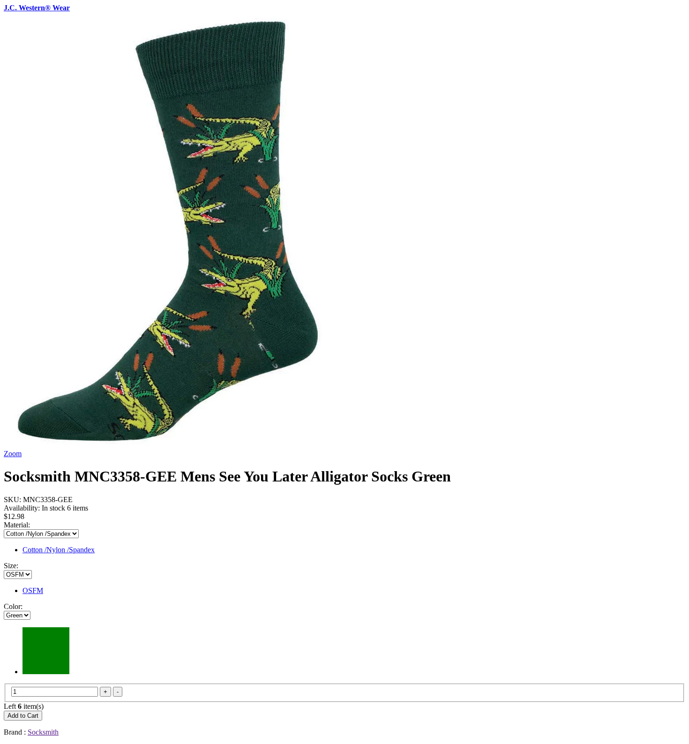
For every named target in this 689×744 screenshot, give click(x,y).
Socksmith (43, 732)
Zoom (13, 454)
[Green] (45, 672)
